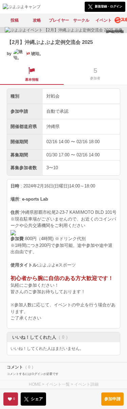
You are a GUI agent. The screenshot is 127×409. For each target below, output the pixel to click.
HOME (35, 384)
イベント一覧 (57, 384)
